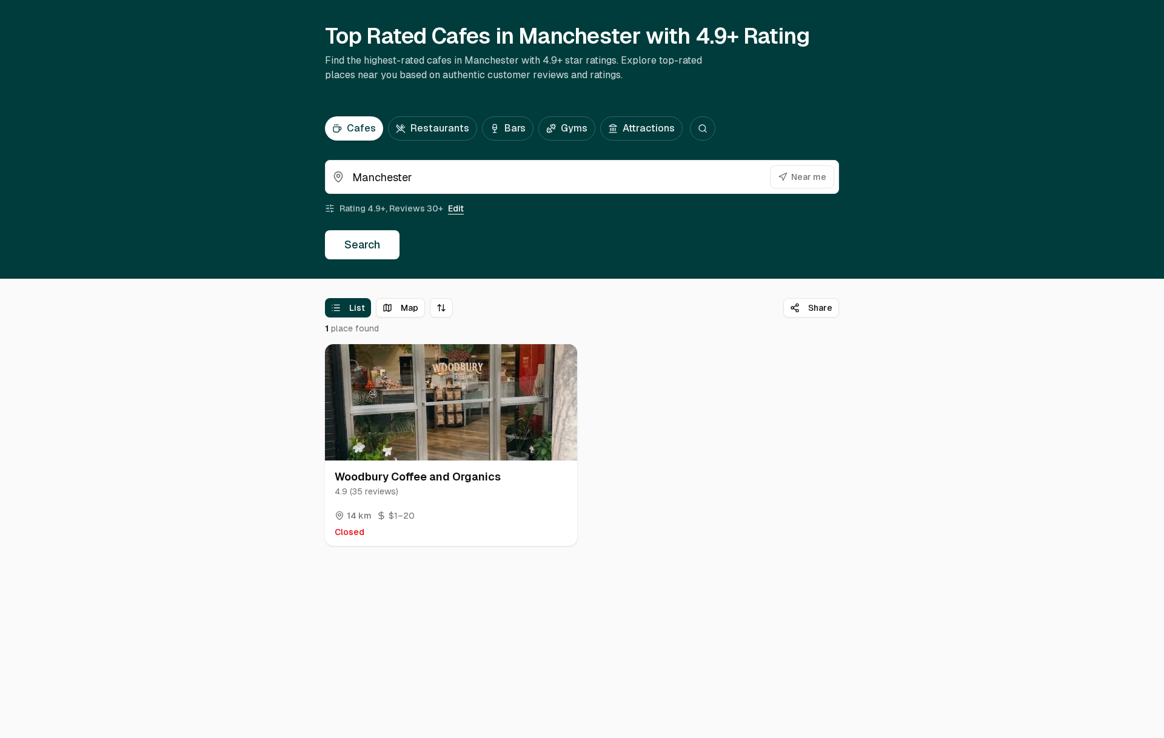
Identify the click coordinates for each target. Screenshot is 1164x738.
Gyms (574, 128)
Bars (515, 128)
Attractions (649, 128)
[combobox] (582, 177)
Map (409, 308)
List (357, 308)
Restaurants (439, 128)
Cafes (361, 128)
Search (362, 244)
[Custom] (702, 128)
